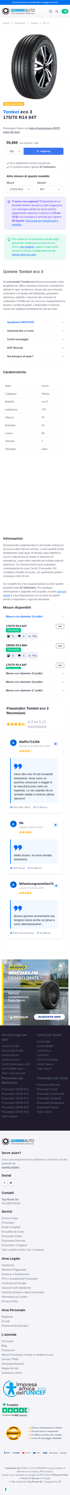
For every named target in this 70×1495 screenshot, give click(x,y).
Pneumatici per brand (52, 1078)
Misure (10, 182)
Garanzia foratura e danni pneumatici (23, 1292)
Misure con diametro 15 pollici (24, 673)
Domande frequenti (13, 1363)
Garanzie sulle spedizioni (16, 1287)
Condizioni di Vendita (14, 1283)
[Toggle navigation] (51, 11)
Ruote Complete (11, 1227)
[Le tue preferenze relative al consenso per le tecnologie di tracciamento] (6, 1489)
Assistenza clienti (12, 1372)
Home (6, 23)
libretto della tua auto (24, 254)
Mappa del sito (10, 1368)
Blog (4, 1345)
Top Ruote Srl (34, 1481)
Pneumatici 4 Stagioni (14, 1245)
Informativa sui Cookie (14, 1296)
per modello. (27, 246)
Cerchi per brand (49, 1035)
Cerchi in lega (10, 1218)
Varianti (41, 182)
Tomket (34, 23)
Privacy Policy (10, 1301)
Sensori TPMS (10, 1359)
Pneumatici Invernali (13, 1240)
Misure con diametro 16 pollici (24, 682)
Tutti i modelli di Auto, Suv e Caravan (23, 1249)
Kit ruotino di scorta (13, 1231)
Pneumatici (20, 23)
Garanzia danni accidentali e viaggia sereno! (35, 2)
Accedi (6, 1321)
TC (59, 1481)
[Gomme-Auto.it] (18, 11)
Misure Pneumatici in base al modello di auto (27, 1354)
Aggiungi (44, 151)
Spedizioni (8, 1265)
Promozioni (8, 1350)
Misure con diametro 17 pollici (24, 690)
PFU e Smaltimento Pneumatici (20, 1278)
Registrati (7, 1316)
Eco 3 (46, 23)
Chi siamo (7, 1341)
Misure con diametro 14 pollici (24, 616)
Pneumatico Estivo (14, 104)
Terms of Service (30, 1478)
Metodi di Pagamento (14, 1269)
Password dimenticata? (15, 1325)
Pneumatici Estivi (12, 1236)
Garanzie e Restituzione (15, 1274)
